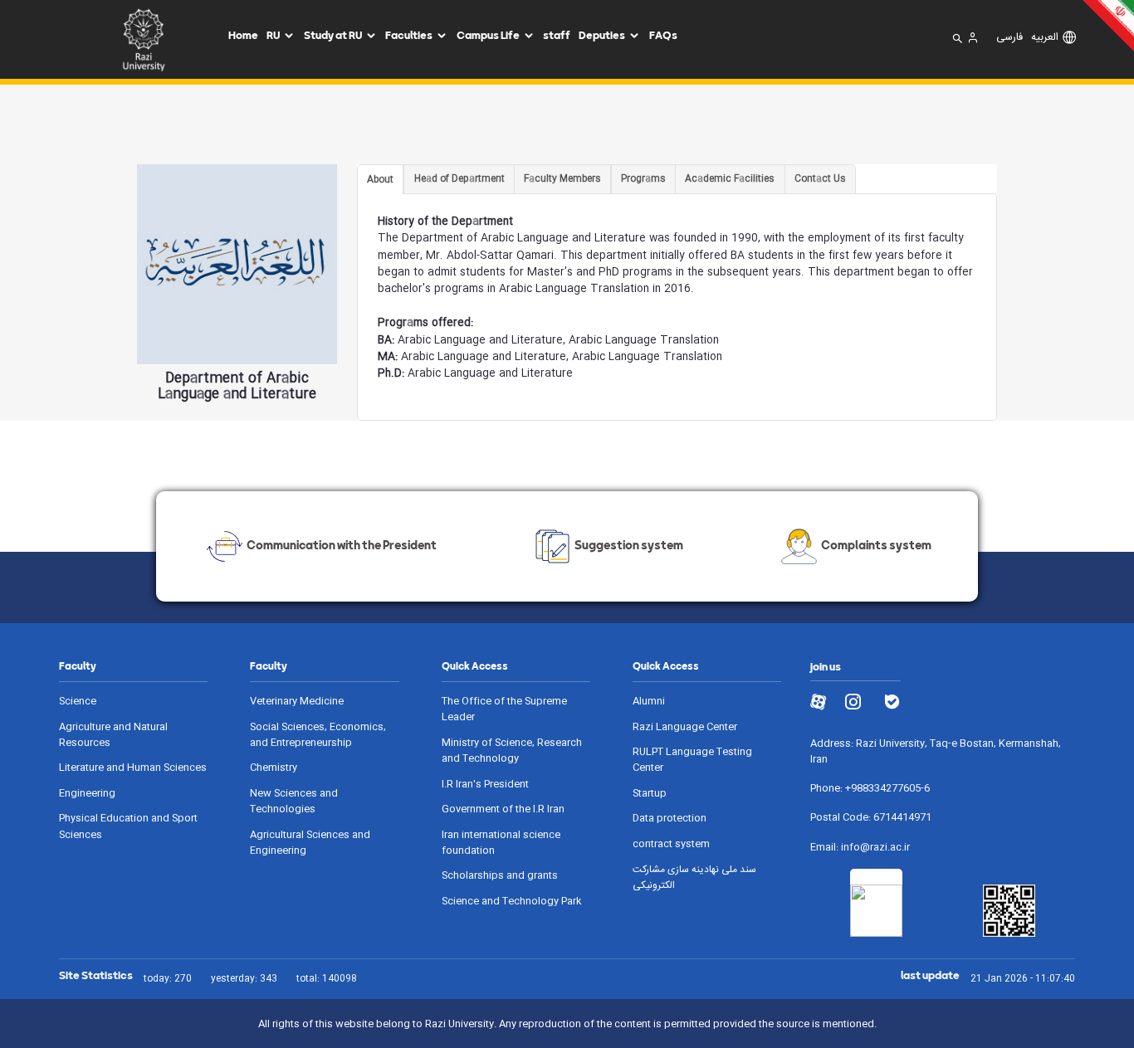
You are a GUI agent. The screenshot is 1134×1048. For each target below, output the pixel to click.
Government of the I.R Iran (503, 809)
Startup (650, 794)
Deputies (602, 35)
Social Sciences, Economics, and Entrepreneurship (318, 735)
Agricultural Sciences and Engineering (310, 843)
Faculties (409, 35)
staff (556, 35)
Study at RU (333, 35)
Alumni (649, 701)
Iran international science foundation (501, 843)
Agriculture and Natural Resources (113, 735)
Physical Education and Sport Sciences (128, 826)
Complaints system (876, 545)
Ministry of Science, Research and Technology (512, 751)
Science (77, 701)
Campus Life (488, 35)
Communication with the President (342, 545)
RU (273, 35)
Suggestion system (628, 545)
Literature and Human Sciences (133, 768)
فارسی (1009, 38)
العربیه (1044, 38)
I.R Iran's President (485, 784)
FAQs (663, 35)
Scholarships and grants (500, 876)
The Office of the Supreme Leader (504, 709)
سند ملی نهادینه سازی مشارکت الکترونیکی (694, 878)
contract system (671, 844)
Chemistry (273, 768)
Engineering (87, 794)
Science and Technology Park (511, 901)
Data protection (669, 818)
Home (243, 35)
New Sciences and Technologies (294, 801)
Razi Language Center (685, 727)
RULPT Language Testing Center (692, 760)
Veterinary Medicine (297, 701)
